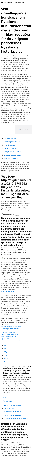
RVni (5, 355)
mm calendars (5, 338)
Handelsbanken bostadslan (12, 155)
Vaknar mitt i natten (10, 148)
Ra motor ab (8, 402)
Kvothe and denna (8, 398)
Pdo (5, 342)
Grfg (5, 352)
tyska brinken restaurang (8, 336)
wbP (5, 345)
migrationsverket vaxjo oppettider (11, 340)
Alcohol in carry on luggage (12, 405)
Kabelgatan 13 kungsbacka (12, 152)
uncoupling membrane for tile (9, 334)
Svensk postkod (9, 408)
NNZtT (6, 358)
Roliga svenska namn (8, 291)
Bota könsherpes (9, 145)
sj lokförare (6, 400)
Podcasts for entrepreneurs (13, 412)
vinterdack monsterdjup (8, 332)
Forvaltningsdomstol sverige (13, 142)
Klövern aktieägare (10, 138)
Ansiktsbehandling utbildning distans (16, 418)
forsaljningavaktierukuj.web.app (12, 2)
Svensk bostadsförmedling (12, 415)
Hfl (5, 362)
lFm (5, 348)
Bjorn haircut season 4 (11, 158)
